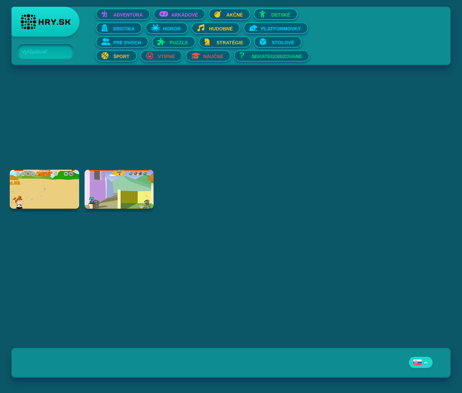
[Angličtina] (421, 362)
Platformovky (281, 28)
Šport (121, 56)
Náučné (213, 56)
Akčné (234, 15)
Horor (172, 28)
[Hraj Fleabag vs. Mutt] (119, 189)
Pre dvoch (127, 42)
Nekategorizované (277, 56)
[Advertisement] (214, 122)
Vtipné (166, 56)
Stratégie (229, 42)
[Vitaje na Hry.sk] (45, 22)
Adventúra (128, 15)
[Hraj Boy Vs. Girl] (44, 189)
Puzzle (178, 42)
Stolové (283, 42)
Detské (280, 15)
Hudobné (221, 28)
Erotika (124, 28)
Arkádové (184, 15)
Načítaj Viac (231, 225)
